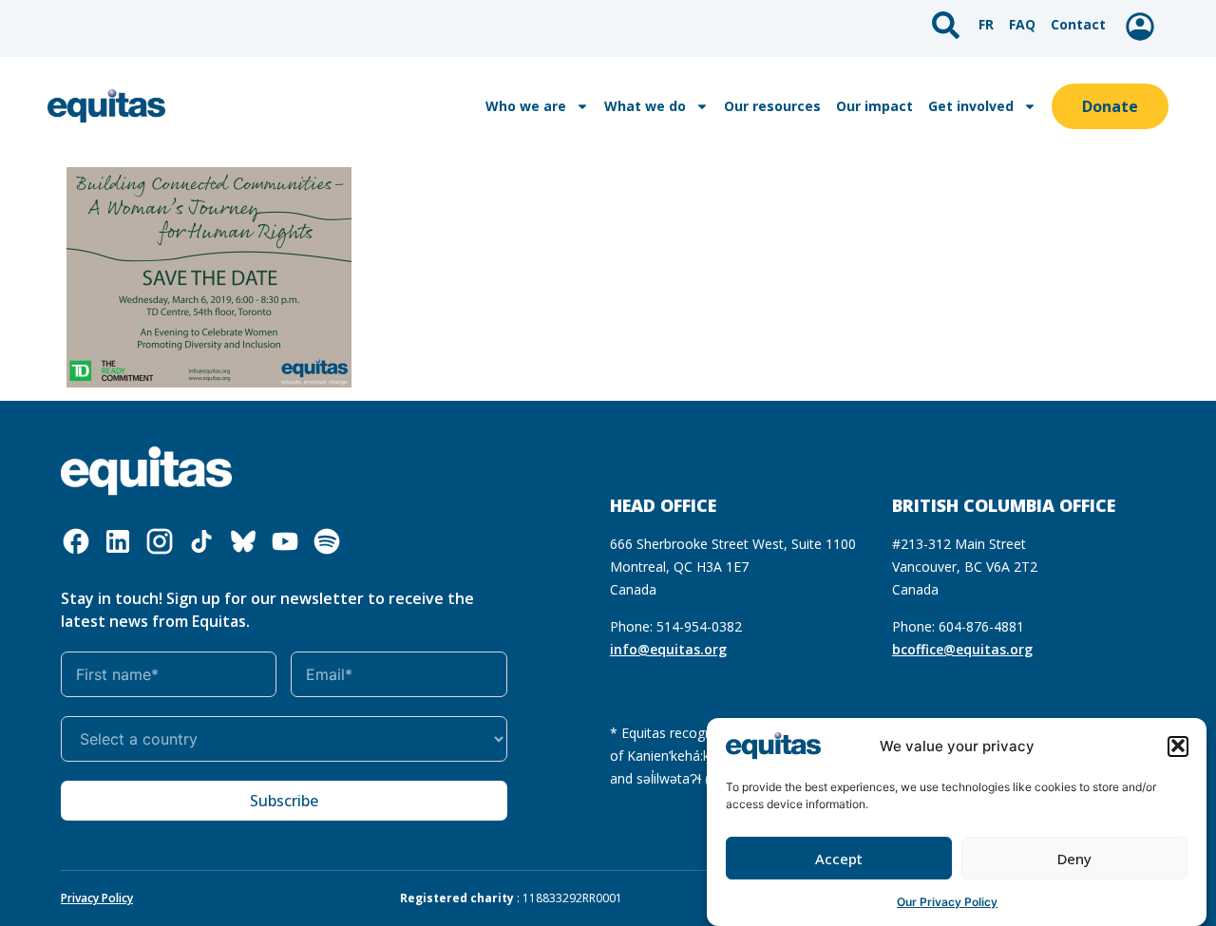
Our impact (874, 106)
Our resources (772, 106)
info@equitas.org (668, 649)
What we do (645, 106)
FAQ (1022, 24)
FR (986, 24)
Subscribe (284, 800)
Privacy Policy (97, 898)
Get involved (971, 106)
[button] (1178, 745)
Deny (1074, 858)
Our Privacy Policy (947, 902)
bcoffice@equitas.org (962, 649)
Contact (1078, 24)
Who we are (525, 106)
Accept (839, 858)
